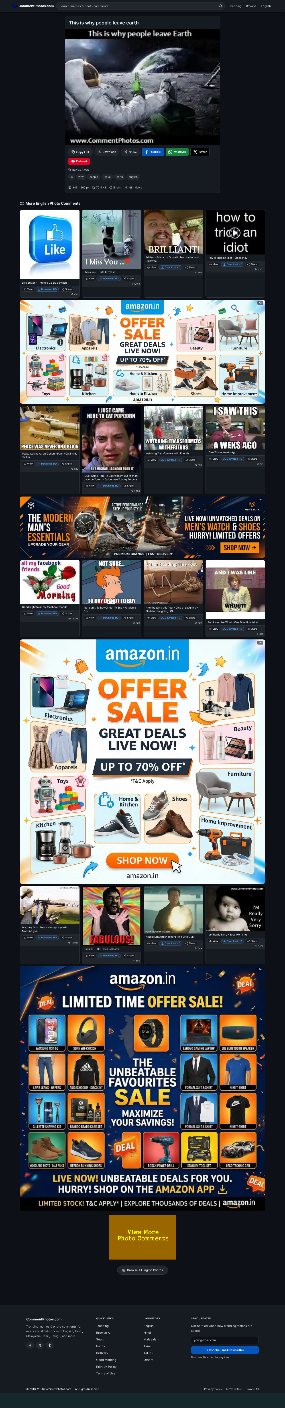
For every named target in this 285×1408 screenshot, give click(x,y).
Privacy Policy (106, 1366)
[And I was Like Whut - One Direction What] (235, 589)
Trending (235, 6)
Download (109, 152)
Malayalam (151, 1339)
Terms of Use (105, 1373)
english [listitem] (133, 176)
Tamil (147, 1346)
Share (133, 152)
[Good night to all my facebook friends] (49, 582)
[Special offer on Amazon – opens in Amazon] (142, 352)
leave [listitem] (107, 176)
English (266, 6)
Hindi (147, 1332)
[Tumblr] (49, 1345)
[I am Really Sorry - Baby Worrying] (235, 908)
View (30, 289)
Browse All (103, 1332)
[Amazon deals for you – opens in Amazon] (142, 527)
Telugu (148, 1353)
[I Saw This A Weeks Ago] (235, 427)
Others (148, 1360)
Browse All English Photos (145, 1270)
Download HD (49, 289)
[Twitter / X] (40, 1345)
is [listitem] (72, 176)
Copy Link (83, 152)
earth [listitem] (119, 176)
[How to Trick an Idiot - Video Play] (235, 232)
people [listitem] (94, 176)
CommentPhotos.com (44, 1319)
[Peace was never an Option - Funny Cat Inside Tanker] (49, 428)
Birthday (102, 1353)
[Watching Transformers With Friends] (173, 428)
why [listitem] (81, 176)
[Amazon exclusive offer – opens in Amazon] (142, 1088)
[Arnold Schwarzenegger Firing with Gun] (173, 909)
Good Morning (106, 1360)
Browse (251, 6)
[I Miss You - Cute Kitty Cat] (111, 239)
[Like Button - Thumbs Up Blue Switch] (49, 244)
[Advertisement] (142, 1399)
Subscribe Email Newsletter (225, 1350)
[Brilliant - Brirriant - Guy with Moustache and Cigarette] (173, 232)
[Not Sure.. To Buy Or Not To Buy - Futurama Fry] (111, 582)
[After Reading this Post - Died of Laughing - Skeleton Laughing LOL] (173, 582)
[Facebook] (30, 1345)
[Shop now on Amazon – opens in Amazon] (142, 761)
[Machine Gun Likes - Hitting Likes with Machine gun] (49, 905)
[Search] (220, 6)
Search (101, 1339)
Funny (100, 1346)
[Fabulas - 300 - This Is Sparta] (111, 915)
